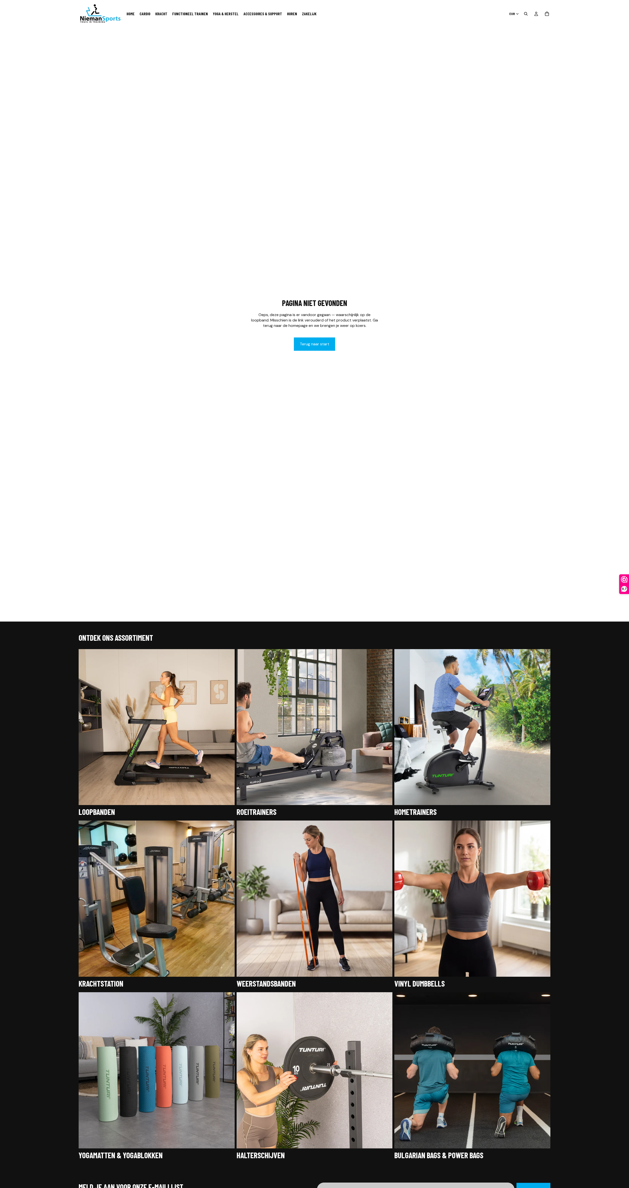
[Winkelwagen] (547, 13)
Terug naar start (314, 344)
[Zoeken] (525, 13)
